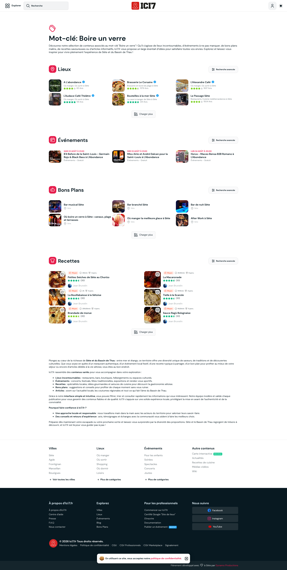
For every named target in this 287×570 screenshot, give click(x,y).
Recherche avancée (225, 69)
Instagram (217, 518)
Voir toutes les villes (64, 479)
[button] (62, 274)
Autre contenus (203, 448)
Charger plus (146, 113)
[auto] (281, 6)
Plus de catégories (110, 479)
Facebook (217, 510)
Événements (153, 448)
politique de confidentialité (166, 558)
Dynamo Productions (227, 565)
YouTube (217, 526)
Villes (53, 448)
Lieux (100, 448)
